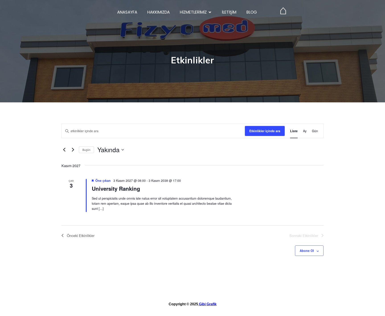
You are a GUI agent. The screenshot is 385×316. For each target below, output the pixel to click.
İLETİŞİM (229, 12)
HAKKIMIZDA (158, 12)
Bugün (86, 150)
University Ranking (116, 188)
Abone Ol (307, 250)
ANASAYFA (127, 12)
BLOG (251, 12)
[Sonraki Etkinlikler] (73, 149)
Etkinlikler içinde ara (264, 131)
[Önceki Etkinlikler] (64, 149)
